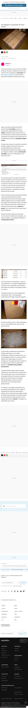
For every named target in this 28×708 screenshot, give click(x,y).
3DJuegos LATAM (18, 687)
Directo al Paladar (5, 667)
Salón (15, 608)
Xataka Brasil (4, 689)
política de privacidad (18, 585)
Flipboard (4, 52)
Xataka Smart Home (5, 655)
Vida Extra (16, 650)
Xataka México (4, 687)
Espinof (16, 659)
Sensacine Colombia (18, 694)
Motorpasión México (18, 698)
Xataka (2, 648)
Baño (15, 18)
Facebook (12, 591)
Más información (15, 706)
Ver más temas (5, 625)
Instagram (15, 591)
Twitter (2, 52)
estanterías (4, 614)
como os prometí (8, 74)
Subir (22, 640)
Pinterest (21, 591)
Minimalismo (4, 611)
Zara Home (19, 452)
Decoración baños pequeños (17, 569)
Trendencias (4, 676)
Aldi (15, 620)
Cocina (19, 18)
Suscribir (22, 582)
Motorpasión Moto (18, 669)
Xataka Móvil (4, 650)
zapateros (4, 617)
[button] (8, 63)
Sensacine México (18, 692)
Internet (7, 452)
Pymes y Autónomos (18, 678)
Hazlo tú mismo (18, 611)
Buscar (22, 633)
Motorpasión (17, 667)
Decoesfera (3, 678)
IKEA (11, 18)
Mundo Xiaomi (4, 657)
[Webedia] (5, 641)
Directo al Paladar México (6, 698)
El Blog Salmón (17, 676)
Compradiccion (4, 680)
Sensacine (16, 657)
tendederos (17, 617)
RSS (18, 591)
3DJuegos (16, 648)
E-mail (7, 52)
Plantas (24, 18)
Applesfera (3, 652)
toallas (13, 452)
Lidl (2, 620)
